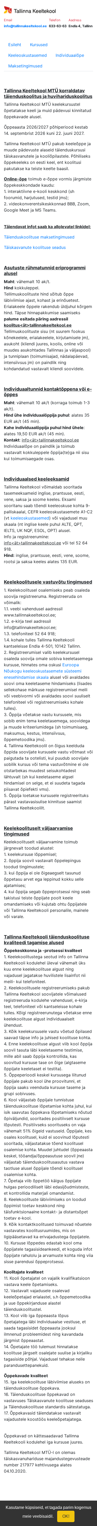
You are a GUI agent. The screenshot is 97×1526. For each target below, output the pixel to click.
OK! (65, 1516)
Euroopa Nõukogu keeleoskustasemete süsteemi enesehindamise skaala (42, 671)
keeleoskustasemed (30, 518)
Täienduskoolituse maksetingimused (39, 237)
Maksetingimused (25, 65)
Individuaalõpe (70, 55)
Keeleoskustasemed (27, 55)
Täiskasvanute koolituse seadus (35, 247)
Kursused (39, 44)
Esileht (14, 44)
